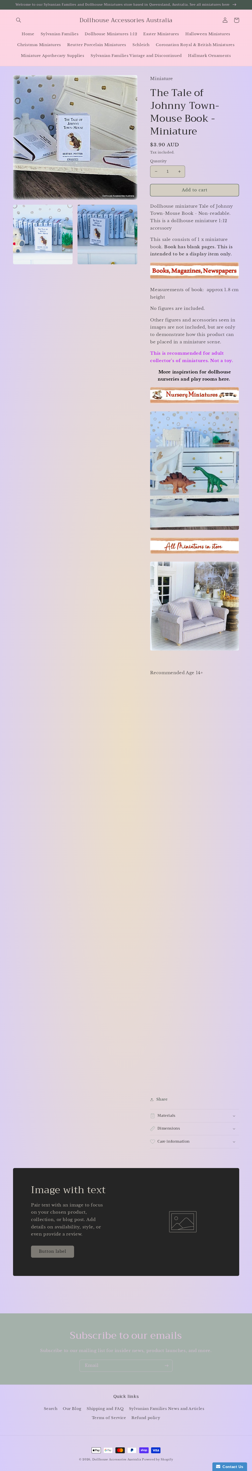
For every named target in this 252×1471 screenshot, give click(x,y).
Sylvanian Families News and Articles (167, 1408)
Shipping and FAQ (105, 1408)
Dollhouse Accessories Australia (117, 1459)
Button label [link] (52, 1251)
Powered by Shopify (157, 1459)
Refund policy (145, 1418)
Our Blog (72, 1408)
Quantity (158, 161)
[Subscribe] (166, 1366)
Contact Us (231, 1467)
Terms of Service (109, 1418)
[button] (18, 20)
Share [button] (162, 1099)
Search (51, 1408)
